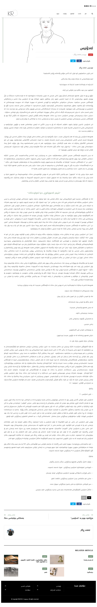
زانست (79, 14)
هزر (85, 14)
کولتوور (72, 14)
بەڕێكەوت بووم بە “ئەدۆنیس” (82, 518)
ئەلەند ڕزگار (77, 54)
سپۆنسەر (27, 590)
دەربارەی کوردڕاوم (55, 590)
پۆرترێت (64, 14)
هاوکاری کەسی (25, 586)
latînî (87, 6)
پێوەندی (58, 586)
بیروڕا (58, 14)
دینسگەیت (90, 572)
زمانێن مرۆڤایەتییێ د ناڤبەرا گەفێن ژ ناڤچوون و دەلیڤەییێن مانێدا (34, 561)
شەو (45, 572)
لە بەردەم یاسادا (88, 560)
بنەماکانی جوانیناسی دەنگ (14, 518)
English (94, 6)
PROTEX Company (23, 599)
